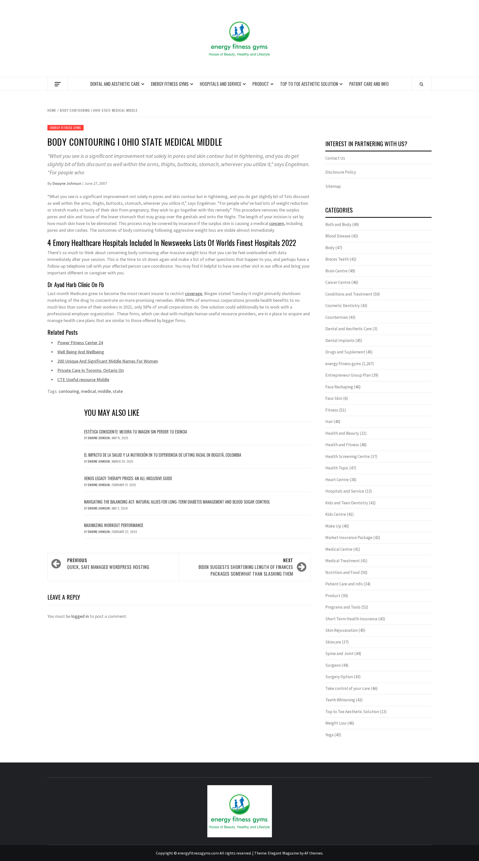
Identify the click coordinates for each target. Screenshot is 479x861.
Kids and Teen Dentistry (346, 503)
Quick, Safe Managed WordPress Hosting (108, 563)
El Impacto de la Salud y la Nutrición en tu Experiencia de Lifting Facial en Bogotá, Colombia (162, 455)
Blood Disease (338, 236)
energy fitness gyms (170, 84)
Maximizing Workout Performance (113, 525)
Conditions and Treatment (348, 294)
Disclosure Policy (340, 172)
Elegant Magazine (283, 853)
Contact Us (335, 158)
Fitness (331, 410)
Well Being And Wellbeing (80, 352)
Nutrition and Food (342, 572)
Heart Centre (337, 479)
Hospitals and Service (220, 84)
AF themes (313, 853)
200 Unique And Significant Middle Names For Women (107, 361)
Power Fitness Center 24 (80, 342)
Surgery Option (339, 676)
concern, (277, 223)
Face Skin (333, 398)
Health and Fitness (342, 444)
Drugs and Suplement (345, 352)
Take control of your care (347, 688)
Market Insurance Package (348, 537)
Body (330, 247)
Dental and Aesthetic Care (115, 84)
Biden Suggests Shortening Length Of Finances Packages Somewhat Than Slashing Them (246, 567)
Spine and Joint (339, 653)
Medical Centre (339, 549)
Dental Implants (340, 340)
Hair (329, 421)
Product (260, 84)
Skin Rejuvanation (341, 630)
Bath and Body (338, 224)
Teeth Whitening (340, 700)
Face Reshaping (339, 387)
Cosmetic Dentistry (342, 305)
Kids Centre (335, 514)
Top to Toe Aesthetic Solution (309, 84)
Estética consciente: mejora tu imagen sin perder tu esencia (135, 432)
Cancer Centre (338, 282)
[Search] (421, 84)
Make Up (333, 526)
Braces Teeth (337, 259)
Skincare (333, 642)
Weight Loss (336, 723)
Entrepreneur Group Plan (348, 375)
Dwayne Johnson (67, 183)
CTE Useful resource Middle (83, 379)
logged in (80, 616)
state (118, 391)
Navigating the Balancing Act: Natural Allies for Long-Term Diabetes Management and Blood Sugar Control (177, 502)
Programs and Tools (342, 607)
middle (104, 391)
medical (88, 391)
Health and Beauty (342, 433)
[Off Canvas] (57, 84)
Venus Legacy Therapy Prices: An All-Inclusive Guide (128, 478)
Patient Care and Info (369, 84)
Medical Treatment (342, 560)
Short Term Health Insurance (351, 619)
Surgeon (333, 665)
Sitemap (333, 186)
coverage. (194, 293)
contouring (69, 391)
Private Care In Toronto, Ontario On (90, 370)
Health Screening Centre (347, 456)
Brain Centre (336, 271)
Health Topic (337, 468)
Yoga (329, 735)
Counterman (336, 317)
